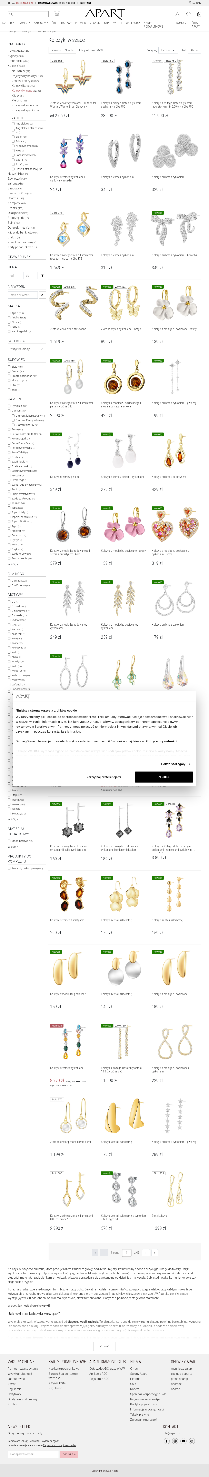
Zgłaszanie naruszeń (143, 1419)
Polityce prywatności (161, 741)
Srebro (18, 371)
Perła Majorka (21, 438)
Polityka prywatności (143, 1404)
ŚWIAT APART (196, 24)
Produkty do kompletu (27, 868)
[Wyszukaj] (11, 14)
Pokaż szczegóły (173, 764)
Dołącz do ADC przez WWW (107, 1368)
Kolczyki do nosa (25, 105)
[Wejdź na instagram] (175, 1441)
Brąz (16, 389)
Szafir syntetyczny (24, 470)
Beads (15, 188)
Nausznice (21, 71)
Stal (16, 385)
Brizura (21, 141)
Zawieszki (18, 178)
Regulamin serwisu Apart (146, 1399)
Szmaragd (20, 480)
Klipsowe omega (27, 145)
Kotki (16, 652)
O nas (134, 1368)
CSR (133, 1384)
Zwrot (12, 1384)
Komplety (17, 203)
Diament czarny (27, 424)
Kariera (134, 1389)
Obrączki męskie (21, 227)
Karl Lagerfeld (21, 331)
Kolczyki (17, 65)
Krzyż (16, 656)
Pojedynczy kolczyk (27, 76)
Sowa (16, 790)
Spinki (14, 222)
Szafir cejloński (22, 466)
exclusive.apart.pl (182, 1373)
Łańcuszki (17, 183)
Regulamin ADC (99, 1378)
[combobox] (27, 349)
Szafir (17, 457)
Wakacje (18, 804)
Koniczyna (19, 647)
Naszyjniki (18, 173)
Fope (16, 326)
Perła (17, 429)
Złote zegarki (18, 217)
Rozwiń (104, 1346)
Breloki (14, 237)
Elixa (16, 322)
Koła (17, 638)
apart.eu (176, 1389)
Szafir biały (20, 461)
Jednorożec (19, 620)
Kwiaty (18, 679)
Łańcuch (18, 684)
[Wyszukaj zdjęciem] (57, 14)
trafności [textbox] (165, 50)
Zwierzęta (19, 813)
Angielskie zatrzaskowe (29, 130)
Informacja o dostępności (147, 1409)
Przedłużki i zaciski (22, 242)
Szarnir (21, 159)
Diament (19, 410)
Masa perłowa (22, 840)
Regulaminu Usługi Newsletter (59, 1445)
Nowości (69, 50)
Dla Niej (19, 580)
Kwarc (17, 544)
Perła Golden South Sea (26, 434)
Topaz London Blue (24, 516)
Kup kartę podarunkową (64, 1368)
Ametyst (18, 530)
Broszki (15, 208)
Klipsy (18, 95)
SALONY (196, 3)
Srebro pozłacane (24, 375)
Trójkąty (18, 799)
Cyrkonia (19, 405)
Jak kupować (16, 1378)
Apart (18, 313)
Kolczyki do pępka (26, 110)
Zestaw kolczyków (26, 80)
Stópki (17, 794)
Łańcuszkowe (26, 155)
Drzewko (19, 606)
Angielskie (24, 123)
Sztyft (22, 164)
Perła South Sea (23, 443)
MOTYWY (66, 22)
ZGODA (164, 777)
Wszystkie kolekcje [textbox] (20, 349)
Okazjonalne (18, 213)
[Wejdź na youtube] (183, 1441)
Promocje (56, 50)
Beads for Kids (20, 193)
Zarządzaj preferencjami (104, 777)
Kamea (17, 629)
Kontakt (13, 1404)
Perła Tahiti (20, 452)
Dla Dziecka (21, 585)
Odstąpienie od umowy (22, 1399)
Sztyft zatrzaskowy (29, 168)
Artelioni (19, 317)
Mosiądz (19, 380)
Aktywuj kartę (57, 1383)
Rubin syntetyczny (23, 493)
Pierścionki (18, 51)
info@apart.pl (171, 1433)
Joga (16, 624)
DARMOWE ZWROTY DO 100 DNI (56, 3)
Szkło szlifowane (23, 498)
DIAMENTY (24, 22)
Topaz (17, 507)
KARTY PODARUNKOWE (153, 24)
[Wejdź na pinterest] (192, 1441)
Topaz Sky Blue (22, 521)
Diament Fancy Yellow (30, 420)
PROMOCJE (181, 22)
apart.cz (176, 1384)
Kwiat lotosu (21, 675)
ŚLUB (55, 22)
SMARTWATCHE (113, 22)
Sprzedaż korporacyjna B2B (148, 1394)
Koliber (17, 643)
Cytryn (17, 540)
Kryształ (18, 475)
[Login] (177, 14)
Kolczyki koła (23, 85)
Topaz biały (20, 512)
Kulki (17, 666)
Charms (16, 198)
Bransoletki (18, 60)
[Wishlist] (188, 14)
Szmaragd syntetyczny (26, 484)
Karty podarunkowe (23, 247)
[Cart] (199, 14)
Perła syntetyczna (23, 447)
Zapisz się (69, 1454)
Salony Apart (138, 1373)
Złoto (17, 366)
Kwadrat (19, 670)
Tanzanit (18, 503)
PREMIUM (80, 22)
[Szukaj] (42, 275)
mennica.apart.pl (181, 1368)
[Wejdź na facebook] (167, 1441)
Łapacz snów (21, 689)
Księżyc (18, 661)
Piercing (19, 100)
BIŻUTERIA (8, 22)
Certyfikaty (14, 1394)
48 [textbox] (192, 50)
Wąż (16, 808)
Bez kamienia (22, 558)
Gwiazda (19, 615)
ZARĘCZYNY (41, 22)
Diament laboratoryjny (30, 415)
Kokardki (18, 633)
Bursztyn (19, 535)
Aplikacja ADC (98, 1373)
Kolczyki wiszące (26, 90)
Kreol (20, 150)
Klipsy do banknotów (23, 232)
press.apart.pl (180, 1378)
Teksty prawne (139, 1414)
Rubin (16, 489)
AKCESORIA (133, 22)
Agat (16, 526)
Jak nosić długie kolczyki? (33, 1305)
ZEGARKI (95, 22)
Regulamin (14, 1389)
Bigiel (21, 136)
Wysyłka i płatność (20, 1373)
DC (15, 601)
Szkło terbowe (21, 553)
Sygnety (16, 56)
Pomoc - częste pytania (23, 1368)
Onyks (17, 549)
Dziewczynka (21, 610)
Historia (135, 1378)
